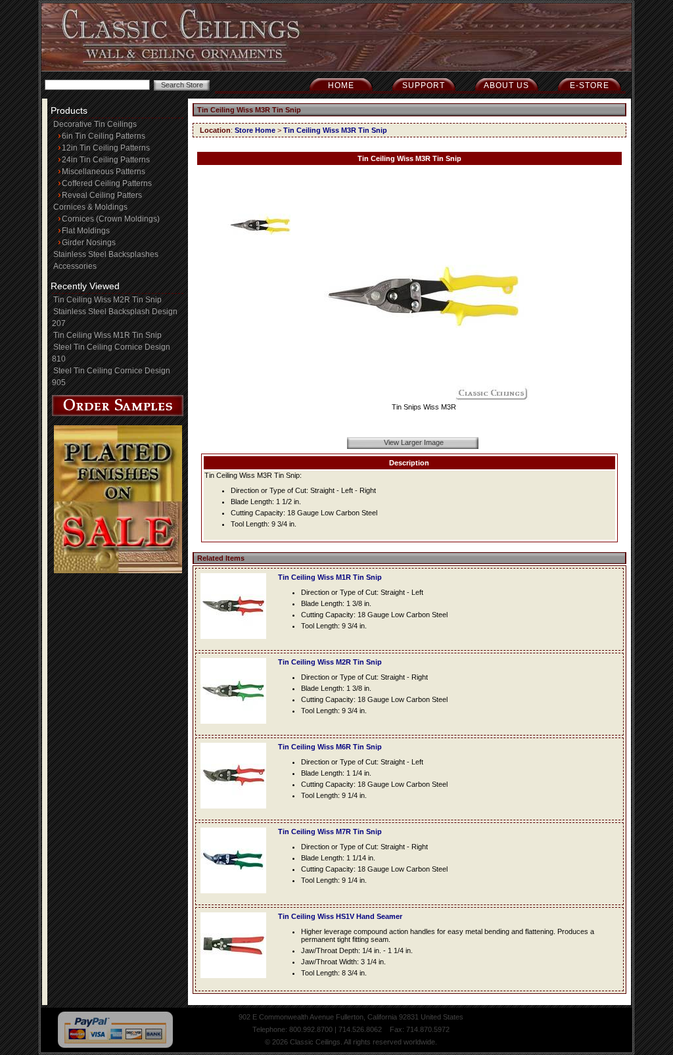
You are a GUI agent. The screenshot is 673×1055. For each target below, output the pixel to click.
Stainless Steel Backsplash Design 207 (114, 317)
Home (341, 85)
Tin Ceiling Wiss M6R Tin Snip (330, 747)
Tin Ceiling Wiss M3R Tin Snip (335, 130)
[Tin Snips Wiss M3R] (424, 399)
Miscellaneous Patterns (103, 171)
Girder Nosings (89, 242)
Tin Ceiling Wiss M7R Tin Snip (330, 831)
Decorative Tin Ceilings (95, 124)
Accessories (75, 266)
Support (423, 85)
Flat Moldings (86, 230)
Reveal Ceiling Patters (102, 195)
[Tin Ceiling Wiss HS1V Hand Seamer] (236, 982)
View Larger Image (414, 442)
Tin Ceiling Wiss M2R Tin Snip (107, 299)
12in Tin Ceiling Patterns (106, 147)
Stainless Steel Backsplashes (105, 254)
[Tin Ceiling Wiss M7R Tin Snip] (236, 897)
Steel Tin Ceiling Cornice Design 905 (111, 376)
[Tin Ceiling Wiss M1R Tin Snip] (236, 643)
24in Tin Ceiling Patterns (106, 159)
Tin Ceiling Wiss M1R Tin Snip (107, 335)
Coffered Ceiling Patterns (107, 183)
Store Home (255, 130)
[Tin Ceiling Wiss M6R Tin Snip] (236, 812)
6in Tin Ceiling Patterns (103, 136)
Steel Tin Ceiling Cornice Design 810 (111, 352)
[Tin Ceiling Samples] (117, 413)
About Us (506, 85)
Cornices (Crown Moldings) (111, 218)
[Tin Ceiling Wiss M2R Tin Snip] (236, 728)
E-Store (589, 85)
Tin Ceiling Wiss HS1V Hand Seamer (340, 916)
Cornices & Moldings (90, 207)
